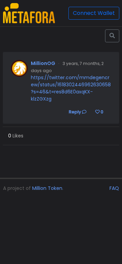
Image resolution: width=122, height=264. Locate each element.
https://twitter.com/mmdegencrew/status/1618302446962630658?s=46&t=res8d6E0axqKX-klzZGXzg (71, 88)
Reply (75, 112)
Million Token (47, 188)
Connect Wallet (94, 13)
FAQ (114, 188)
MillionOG (43, 63)
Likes (15, 135)
